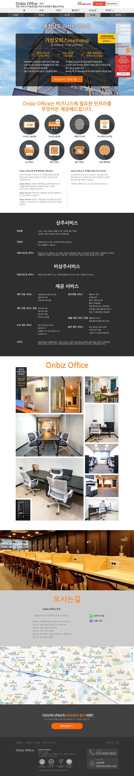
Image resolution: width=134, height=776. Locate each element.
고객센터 (29, 742)
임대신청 (37, 742)
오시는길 (92, 10)
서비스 (58, 10)
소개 (41, 10)
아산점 (108, 10)
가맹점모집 (19, 742)
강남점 (15, 15)
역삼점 (41, 15)
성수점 (67, 15)
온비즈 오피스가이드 (49, 742)
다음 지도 (98, 621)
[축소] (132, 664)
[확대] (132, 648)
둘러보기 (75, 10)
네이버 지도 (99, 616)
